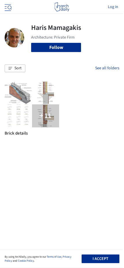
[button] (15, 68)
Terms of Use (54, 257)
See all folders (107, 68)
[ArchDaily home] (62, 7)
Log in (113, 7)
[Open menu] (7, 7)
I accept (100, 259)
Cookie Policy (26, 261)
